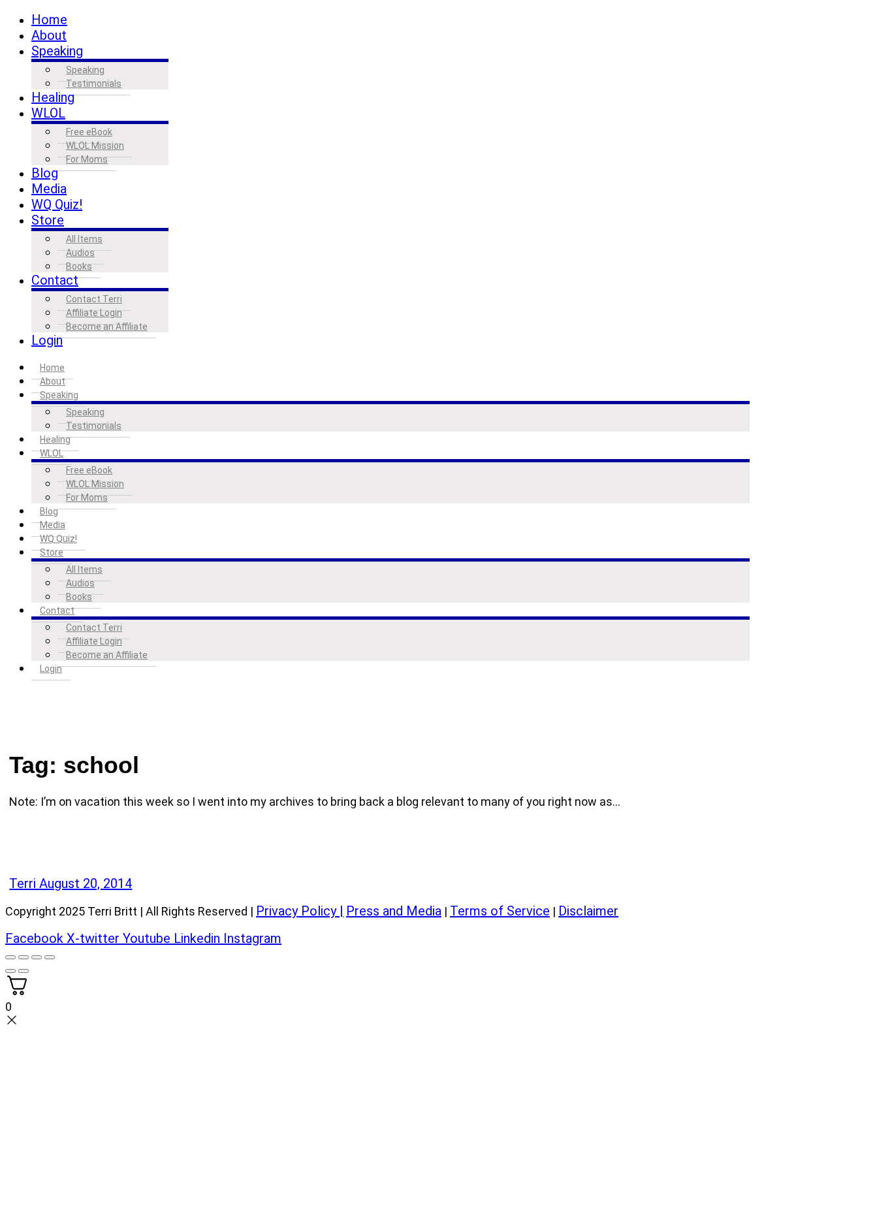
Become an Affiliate (107, 326)
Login (47, 340)
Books (79, 266)
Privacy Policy (296, 911)
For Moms (87, 159)
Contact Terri (94, 299)
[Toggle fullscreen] (23, 957)
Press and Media (393, 911)
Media (49, 189)
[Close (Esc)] (49, 957)
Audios (80, 252)
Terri (24, 883)
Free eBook (89, 132)
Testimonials (93, 83)
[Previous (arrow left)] (10, 971)
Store (47, 220)
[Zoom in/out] (10, 957)
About (49, 35)
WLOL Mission (95, 145)
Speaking (57, 51)
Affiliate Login (94, 313)
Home (49, 19)
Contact (54, 280)
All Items (84, 239)
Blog (44, 173)
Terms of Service (500, 911)
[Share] (36, 957)
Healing (52, 97)
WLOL (48, 113)
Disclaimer (588, 911)
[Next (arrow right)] (23, 971)
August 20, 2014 (85, 883)
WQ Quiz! (56, 204)
